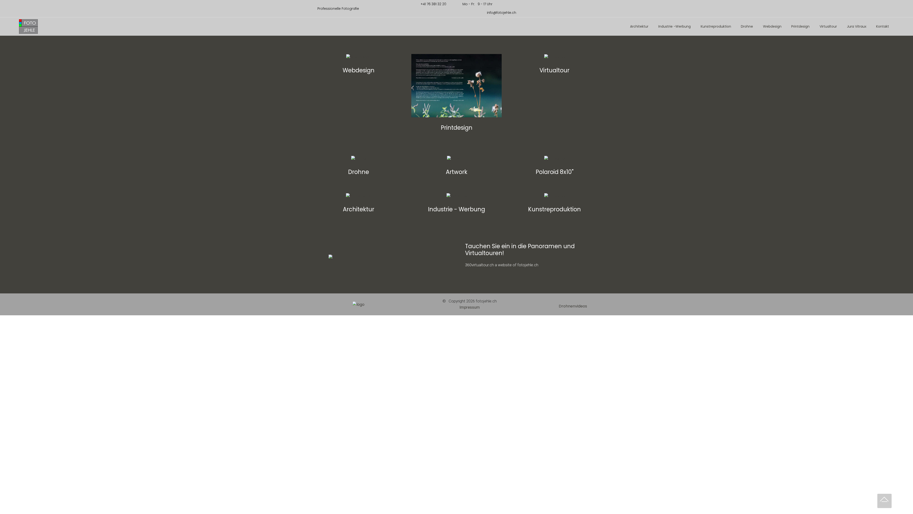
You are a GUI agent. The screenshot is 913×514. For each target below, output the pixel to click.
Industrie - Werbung (456, 209)
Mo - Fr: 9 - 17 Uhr (488, 4)
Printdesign (800, 26)
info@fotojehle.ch (501, 12)
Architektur (639, 26)
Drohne (747, 26)
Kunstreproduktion (716, 26)
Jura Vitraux (856, 26)
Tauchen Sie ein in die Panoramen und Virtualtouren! (520, 249)
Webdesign (772, 26)
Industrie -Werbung (674, 26)
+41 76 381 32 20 (433, 4)
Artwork (456, 172)
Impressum (469, 307)
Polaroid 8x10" (554, 172)
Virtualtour (828, 26)
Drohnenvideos (573, 306)
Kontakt (882, 26)
